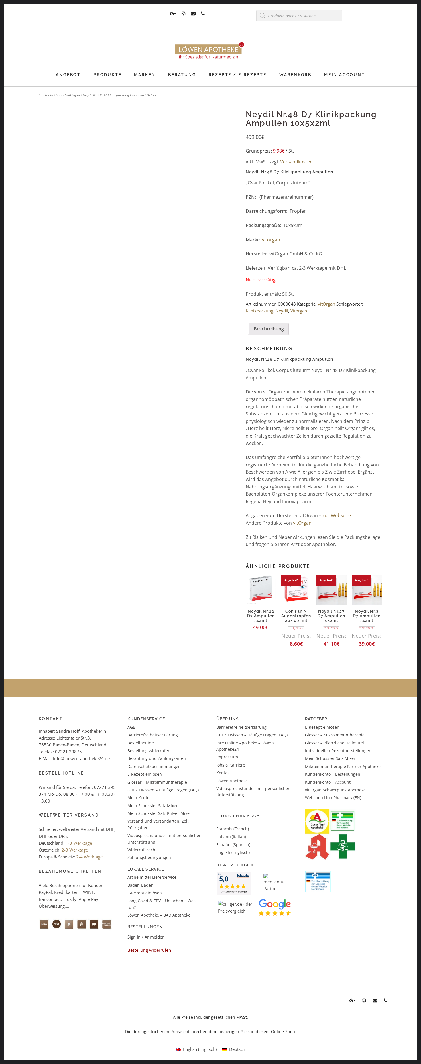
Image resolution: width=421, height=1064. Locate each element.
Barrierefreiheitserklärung (152, 735)
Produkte (107, 74)
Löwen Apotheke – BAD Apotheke (158, 915)
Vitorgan (298, 311)
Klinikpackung (259, 311)
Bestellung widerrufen (148, 750)
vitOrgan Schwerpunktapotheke (335, 790)
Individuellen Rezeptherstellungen (338, 750)
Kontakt (223, 772)
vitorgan (271, 240)
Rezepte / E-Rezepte (238, 74)
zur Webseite (336, 515)
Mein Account (344, 74)
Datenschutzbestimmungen (154, 766)
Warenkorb (295, 74)
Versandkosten (296, 162)
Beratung (182, 74)
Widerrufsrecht (142, 849)
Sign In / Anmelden (146, 937)
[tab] (269, 329)
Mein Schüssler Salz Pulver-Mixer (159, 813)
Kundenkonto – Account (328, 782)
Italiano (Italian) (231, 836)
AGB (131, 727)
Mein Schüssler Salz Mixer (152, 805)
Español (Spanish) (233, 844)
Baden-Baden (140, 885)
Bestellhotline (140, 743)
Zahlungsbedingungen (149, 857)
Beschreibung (269, 329)
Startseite (46, 95)
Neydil (282, 311)
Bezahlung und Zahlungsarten (156, 758)
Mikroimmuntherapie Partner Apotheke (343, 766)
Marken (145, 74)
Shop (60, 95)
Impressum (227, 757)
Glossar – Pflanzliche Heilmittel (334, 743)
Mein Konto (138, 797)
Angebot (68, 74)
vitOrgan (73, 95)
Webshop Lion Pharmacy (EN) (333, 797)
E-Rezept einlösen (144, 774)
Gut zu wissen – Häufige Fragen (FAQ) (163, 790)
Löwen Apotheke (232, 780)
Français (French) (232, 829)
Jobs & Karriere (230, 765)
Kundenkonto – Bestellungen (332, 774)
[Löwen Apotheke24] (210, 59)
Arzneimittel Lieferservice (151, 877)
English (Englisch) (233, 852)
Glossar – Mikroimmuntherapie (157, 782)
